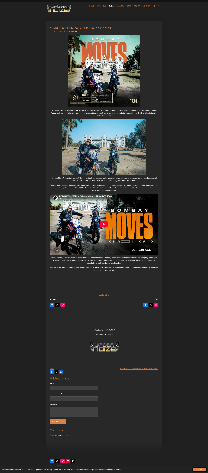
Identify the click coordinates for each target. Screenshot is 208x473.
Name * (52, 383)
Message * (54, 404)
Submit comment (58, 421)
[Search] (159, 5)
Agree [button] (200, 469)
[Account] (154, 6)
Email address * (56, 394)
